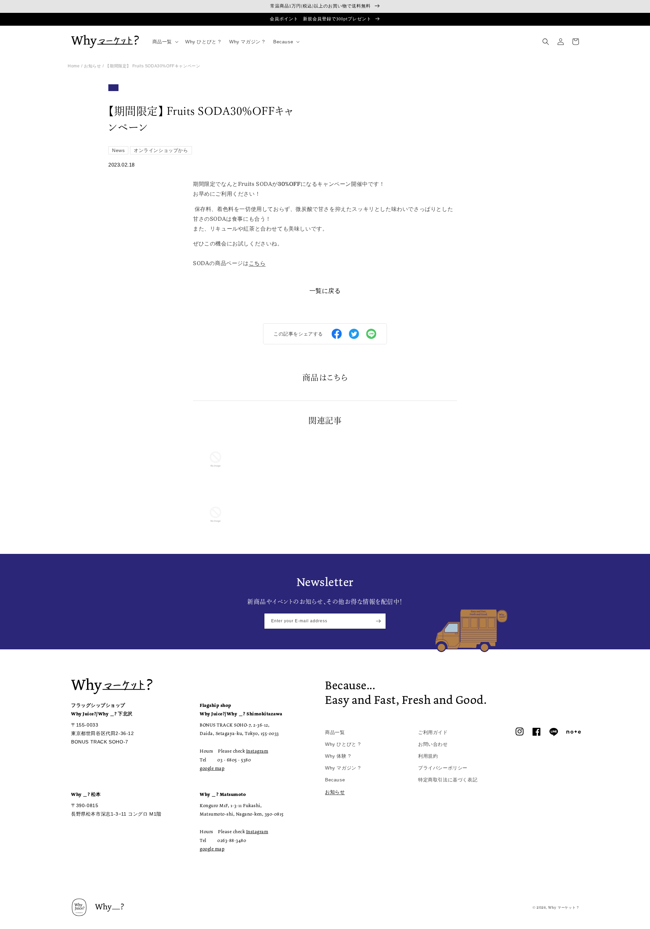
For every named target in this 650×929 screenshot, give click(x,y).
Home (74, 66)
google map (212, 768)
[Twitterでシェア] (354, 334)
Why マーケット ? (563, 907)
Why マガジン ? (343, 768)
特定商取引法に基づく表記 (447, 779)
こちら (257, 263)
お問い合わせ (433, 744)
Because (335, 779)
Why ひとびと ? (343, 744)
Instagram (257, 751)
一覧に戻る (325, 290)
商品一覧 (335, 732)
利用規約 (428, 756)
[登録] (378, 621)
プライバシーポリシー (443, 768)
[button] (164, 42)
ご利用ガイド (433, 732)
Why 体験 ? (338, 756)
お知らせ (92, 66)
